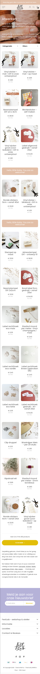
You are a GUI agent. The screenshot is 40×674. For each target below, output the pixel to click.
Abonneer (29, 603)
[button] (3, 7)
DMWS (34, 667)
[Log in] (30, 7)
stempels (22, 566)
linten (12, 569)
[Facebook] (16, 656)
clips (16, 569)
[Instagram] (20, 656)
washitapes (6, 569)
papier (20, 569)
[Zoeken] (34, 7)
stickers (28, 566)
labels (34, 566)
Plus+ (16, 670)
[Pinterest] (23, 656)
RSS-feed (22, 670)
